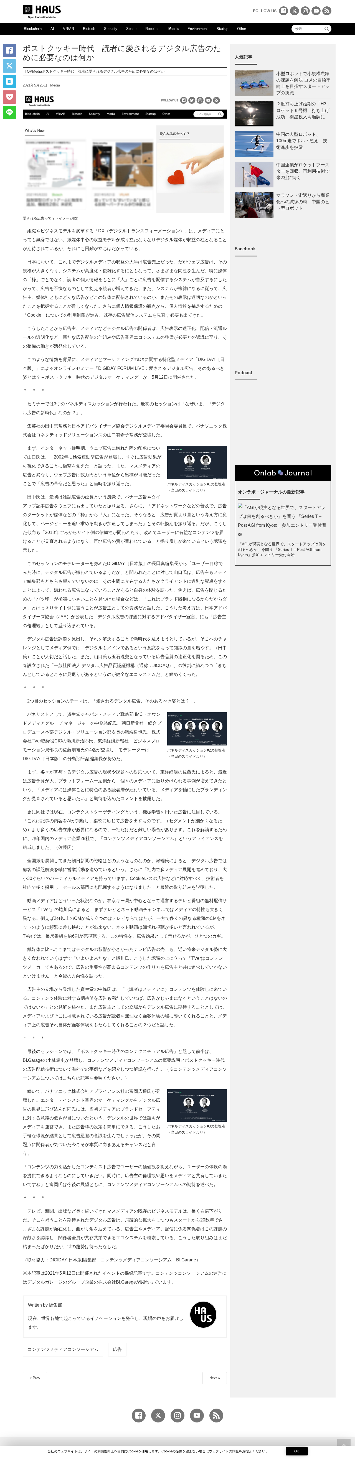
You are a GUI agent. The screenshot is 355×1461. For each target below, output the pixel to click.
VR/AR (68, 29)
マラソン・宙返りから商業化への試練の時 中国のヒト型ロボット (302, 201)
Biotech (89, 29)
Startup (222, 29)
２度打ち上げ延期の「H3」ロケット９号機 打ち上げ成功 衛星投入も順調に (303, 110)
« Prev (35, 1378)
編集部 (55, 1305)
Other (241, 29)
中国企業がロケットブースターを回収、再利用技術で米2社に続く (302, 171)
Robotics (152, 29)
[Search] (326, 29)
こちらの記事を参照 (83, 1078)
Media (173, 29)
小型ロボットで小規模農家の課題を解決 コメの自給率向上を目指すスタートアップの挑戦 (303, 83)
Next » (214, 1378)
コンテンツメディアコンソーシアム (62, 1349)
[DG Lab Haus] (42, 11)
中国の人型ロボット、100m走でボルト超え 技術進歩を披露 (301, 140)
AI (52, 29)
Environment (197, 29)
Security (110, 29)
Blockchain (33, 29)
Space (131, 29)
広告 (117, 1349)
